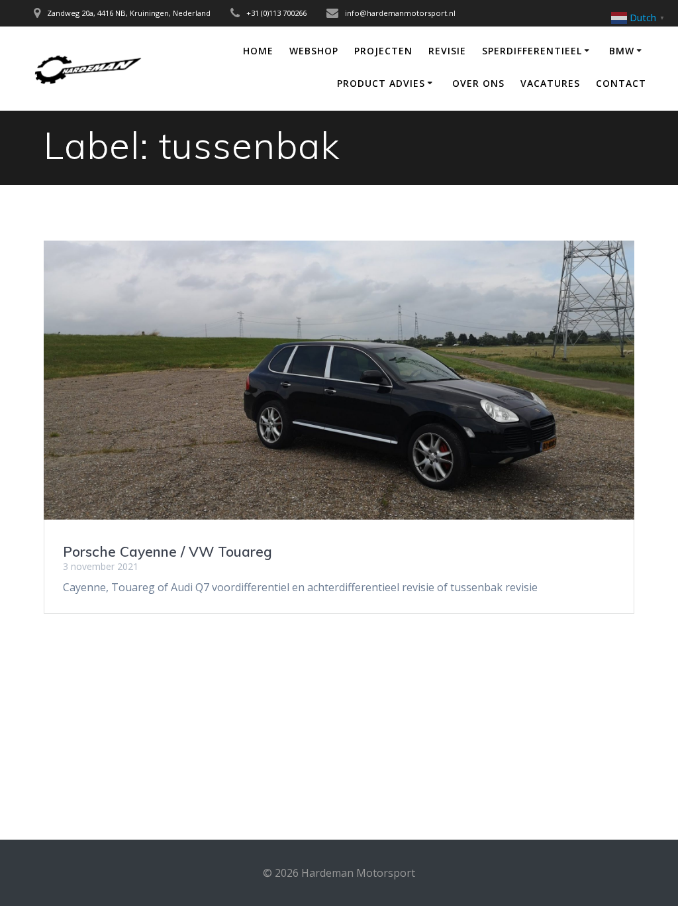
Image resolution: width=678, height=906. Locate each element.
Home (258, 50)
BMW (621, 50)
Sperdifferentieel (532, 50)
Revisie (447, 50)
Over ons (478, 83)
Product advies (381, 83)
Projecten (383, 50)
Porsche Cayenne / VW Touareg (167, 551)
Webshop (313, 50)
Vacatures (550, 83)
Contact (621, 83)
